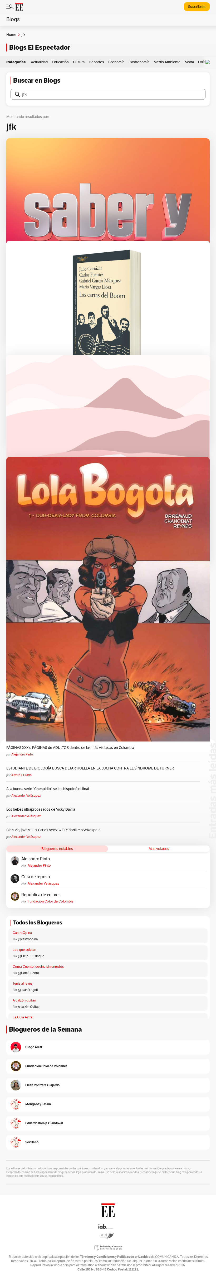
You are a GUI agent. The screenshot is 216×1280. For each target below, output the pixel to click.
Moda (189, 62)
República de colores (41, 895)
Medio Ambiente (167, 62)
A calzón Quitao (29, 1007)
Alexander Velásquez (26, 795)
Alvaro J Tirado (21, 775)
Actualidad (39, 62)
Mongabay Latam (38, 1104)
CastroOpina (22, 933)
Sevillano (31, 1142)
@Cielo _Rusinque (31, 956)
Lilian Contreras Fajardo (42, 1085)
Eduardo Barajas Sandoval (44, 1123)
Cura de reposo (35, 877)
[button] (209, 62)
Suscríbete (196, 6)
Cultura (79, 62)
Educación (60, 62)
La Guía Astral (23, 1017)
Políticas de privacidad (133, 1257)
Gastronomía (139, 62)
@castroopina (28, 939)
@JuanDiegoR (28, 990)
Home (11, 34)
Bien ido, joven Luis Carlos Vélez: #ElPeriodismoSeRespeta (53, 830)
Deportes (96, 62)
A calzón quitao (24, 1000)
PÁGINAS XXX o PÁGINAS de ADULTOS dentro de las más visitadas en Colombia (70, 747)
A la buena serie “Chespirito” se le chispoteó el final (47, 788)
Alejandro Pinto (22, 754)
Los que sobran (24, 949)
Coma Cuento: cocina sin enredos (38, 966)
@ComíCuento (28, 973)
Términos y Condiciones (97, 1257)
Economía (116, 62)
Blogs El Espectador (39, 47)
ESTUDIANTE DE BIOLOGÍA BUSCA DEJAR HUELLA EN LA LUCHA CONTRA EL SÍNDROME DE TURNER (90, 768)
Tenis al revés (22, 983)
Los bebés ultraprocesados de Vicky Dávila (41, 809)
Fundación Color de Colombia (50, 901)
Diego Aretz (33, 1047)
